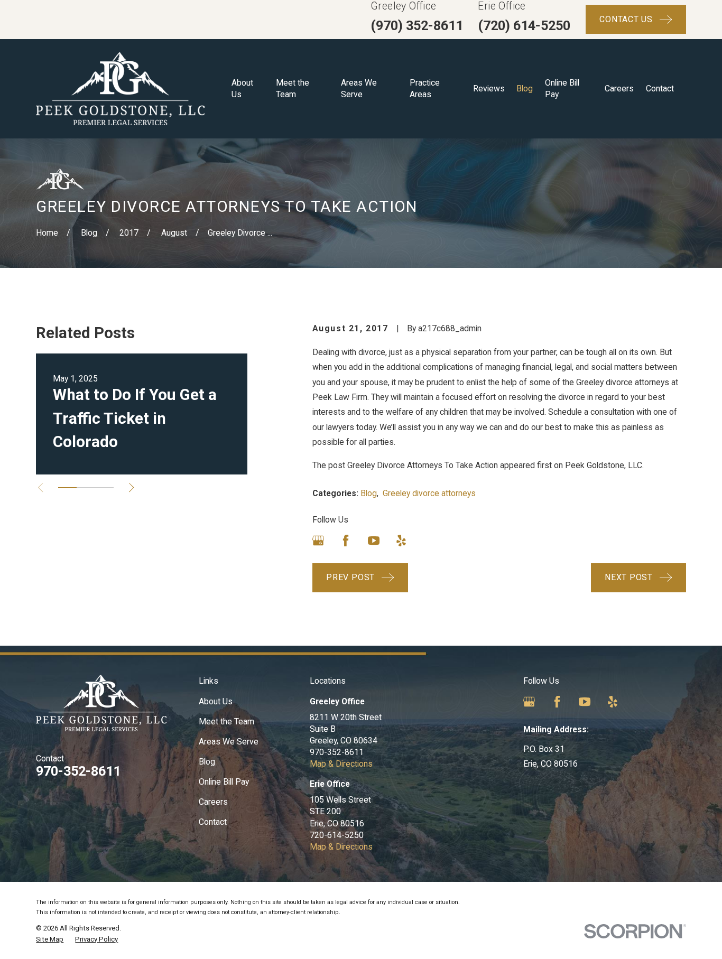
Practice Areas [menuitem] (425, 88)
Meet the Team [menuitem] (292, 88)
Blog (368, 493)
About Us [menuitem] (242, 88)
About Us (216, 701)
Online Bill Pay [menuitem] (562, 88)
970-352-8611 (78, 771)
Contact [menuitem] (660, 88)
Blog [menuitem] (524, 88)
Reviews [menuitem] (489, 88)
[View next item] (131, 487)
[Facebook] (345, 540)
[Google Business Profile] (318, 540)
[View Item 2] (86, 487)
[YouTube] (373, 540)
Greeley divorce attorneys (429, 493)
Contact (213, 822)
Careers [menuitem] (619, 88)
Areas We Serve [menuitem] (359, 88)
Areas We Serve (228, 742)
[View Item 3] (104, 487)
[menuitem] (49, 939)
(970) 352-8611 (417, 25)
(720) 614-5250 (524, 25)
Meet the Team (226, 721)
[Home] (120, 88)
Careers (213, 802)
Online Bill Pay (224, 782)
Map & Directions (341, 764)
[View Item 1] (67, 487)
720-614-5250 (337, 835)
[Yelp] (401, 540)
